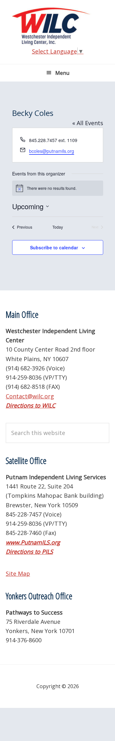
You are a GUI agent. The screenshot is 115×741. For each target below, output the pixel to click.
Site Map (18, 573)
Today (57, 227)
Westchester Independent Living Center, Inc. (57, 26)
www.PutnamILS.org (33, 542)
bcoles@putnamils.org (51, 151)
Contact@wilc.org (30, 396)
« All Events (87, 123)
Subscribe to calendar (54, 247)
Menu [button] (62, 72)
